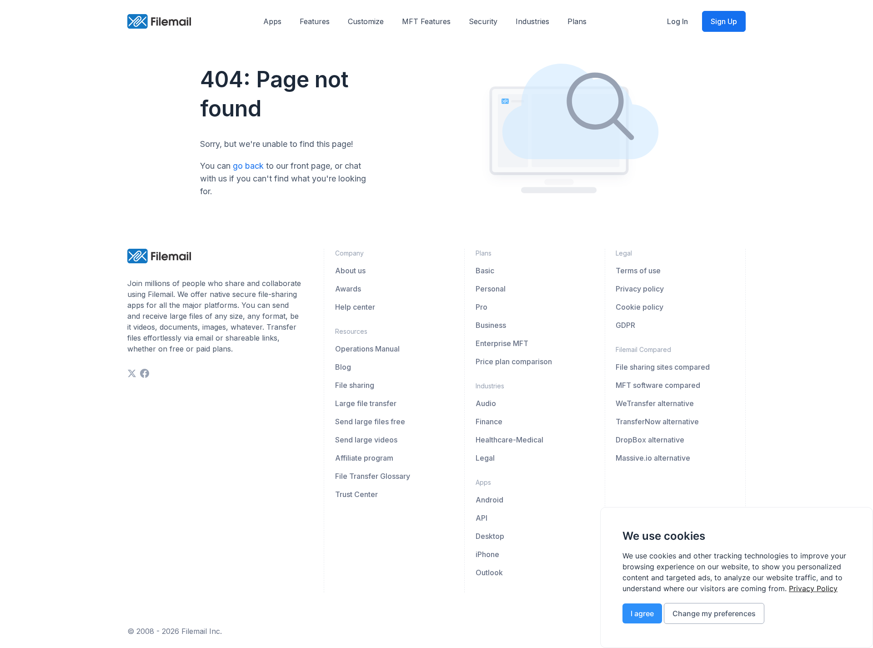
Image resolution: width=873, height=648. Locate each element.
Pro (481, 306)
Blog (343, 367)
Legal (485, 457)
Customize (366, 21)
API (481, 517)
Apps (272, 21)
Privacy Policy (813, 588)
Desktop (490, 536)
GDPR (625, 325)
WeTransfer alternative (655, 403)
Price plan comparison (514, 361)
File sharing (354, 385)
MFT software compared (658, 385)
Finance (489, 421)
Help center (355, 306)
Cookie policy (639, 306)
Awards (348, 288)
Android (489, 499)
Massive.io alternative (653, 457)
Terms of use (638, 270)
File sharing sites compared (663, 367)
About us (350, 270)
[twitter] (131, 373)
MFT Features (426, 21)
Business (491, 325)
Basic (485, 270)
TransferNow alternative (657, 421)
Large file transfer (365, 403)
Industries (532, 21)
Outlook (489, 572)
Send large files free (370, 421)
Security (483, 21)
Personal (491, 288)
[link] (813, 588)
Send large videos (366, 439)
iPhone (487, 554)
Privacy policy (640, 288)
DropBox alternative (650, 439)
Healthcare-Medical (509, 439)
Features (315, 21)
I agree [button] (642, 613)
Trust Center (356, 494)
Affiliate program (364, 457)
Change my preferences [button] (714, 613)
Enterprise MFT (502, 343)
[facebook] (144, 373)
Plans (577, 21)
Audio (486, 403)
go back (248, 166)
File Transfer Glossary (372, 476)
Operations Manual (367, 348)
